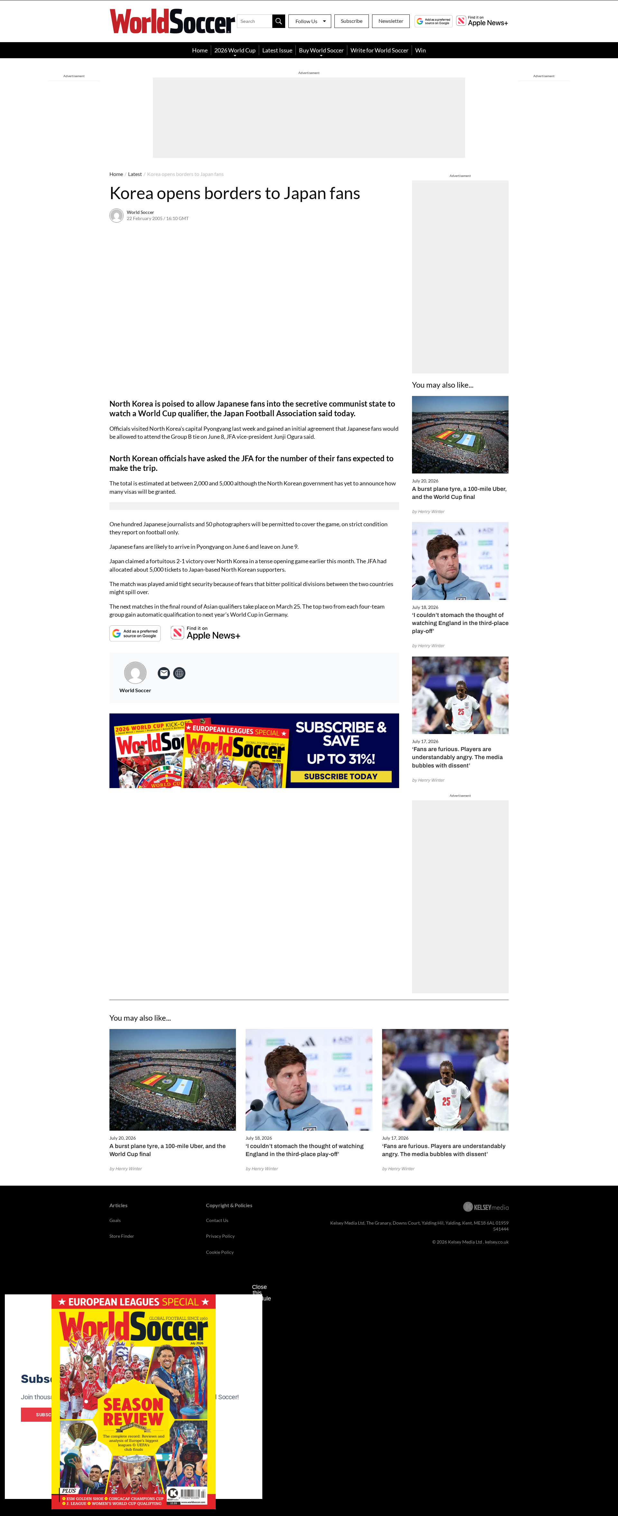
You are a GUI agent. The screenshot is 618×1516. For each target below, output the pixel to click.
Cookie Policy (220, 1252)
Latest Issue (277, 50)
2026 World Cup (235, 50)
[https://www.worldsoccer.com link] (179, 673)
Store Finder (121, 1236)
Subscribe (351, 21)
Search (278, 21)
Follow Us (306, 21)
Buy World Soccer (321, 50)
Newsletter (391, 21)
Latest (135, 174)
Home (200, 50)
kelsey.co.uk (497, 1242)
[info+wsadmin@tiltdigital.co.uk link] (164, 673)
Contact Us (217, 1220)
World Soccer (140, 212)
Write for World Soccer (379, 50)
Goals (115, 1220)
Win (420, 50)
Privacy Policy (220, 1236)
